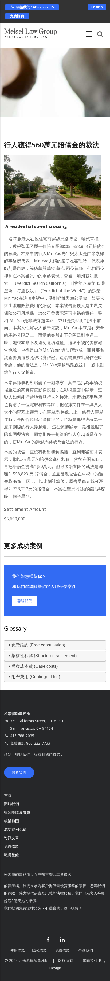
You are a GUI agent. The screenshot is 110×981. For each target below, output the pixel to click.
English (97, 7)
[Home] (30, 32)
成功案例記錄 (15, 829)
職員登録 (12, 854)
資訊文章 (11, 837)
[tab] (55, 645)
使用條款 (17, 950)
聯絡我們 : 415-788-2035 (35, 7)
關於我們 (11, 803)
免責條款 (12, 846)
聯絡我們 (24, 600)
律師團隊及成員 (17, 812)
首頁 (7, 795)
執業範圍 (11, 820)
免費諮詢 (17, 16)
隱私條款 (40, 950)
